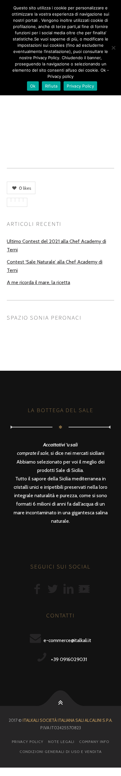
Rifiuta (51, 85)
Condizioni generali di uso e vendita (61, 751)
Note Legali (61, 741)
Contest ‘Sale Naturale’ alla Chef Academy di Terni (54, 266)
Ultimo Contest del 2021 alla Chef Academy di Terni (56, 245)
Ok (33, 85)
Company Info (94, 741)
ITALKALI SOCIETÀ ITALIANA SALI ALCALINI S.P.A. (68, 720)
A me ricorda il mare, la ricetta (38, 282)
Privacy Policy (27, 741)
